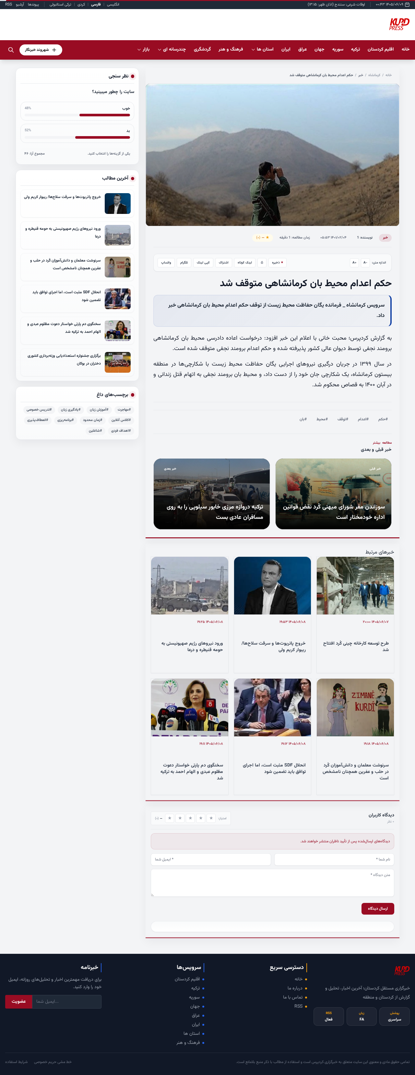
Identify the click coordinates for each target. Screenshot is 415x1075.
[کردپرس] (399, 24)
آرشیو (20, 4)
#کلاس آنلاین (121, 420)
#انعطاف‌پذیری (37, 420)
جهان (195, 1006)
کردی (81, 4)
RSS (8, 4)
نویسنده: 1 (365, 237)
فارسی (96, 4)
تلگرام (184, 262)
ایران (196, 1025)
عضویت (19, 1001)
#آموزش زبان (99, 410)
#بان (303, 419)
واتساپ (166, 262)
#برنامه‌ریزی (65, 420)
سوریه (194, 997)
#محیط (322, 419)
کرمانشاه (374, 75)
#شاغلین (95, 431)
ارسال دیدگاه (378, 909)
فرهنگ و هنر (188, 1043)
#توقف (343, 419)
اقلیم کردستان (187, 979)
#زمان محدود (92, 420)
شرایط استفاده (16, 1062)
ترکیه (195, 988)
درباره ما (295, 988)
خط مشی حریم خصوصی (53, 1062)
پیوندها (33, 4)
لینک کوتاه (245, 262)
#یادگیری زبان (71, 410)
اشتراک (224, 262)
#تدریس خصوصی (39, 410)
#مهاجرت (124, 410)
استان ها (192, 1034)
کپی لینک (203, 262)
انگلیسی (113, 4)
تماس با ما (292, 997)
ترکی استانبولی (60, 4)
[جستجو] (11, 50)
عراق (196, 1015)
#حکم (383, 419)
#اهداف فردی (121, 431)
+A (354, 262)
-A (365, 262)
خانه (406, 49)
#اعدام (363, 419)
